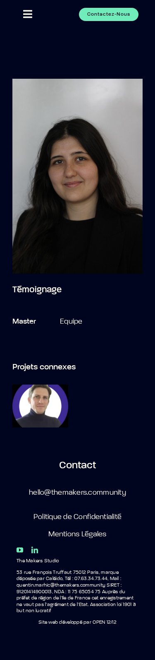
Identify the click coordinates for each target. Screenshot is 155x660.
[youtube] (20, 550)
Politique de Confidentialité (77, 517)
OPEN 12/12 (105, 622)
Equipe (71, 321)
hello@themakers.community (77, 492)
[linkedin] (34, 550)
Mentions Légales (77, 534)
